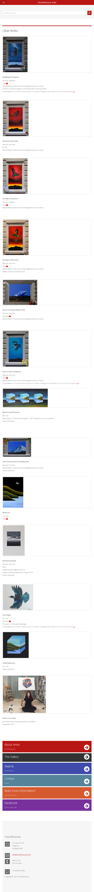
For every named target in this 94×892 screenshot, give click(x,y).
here (74, 91)
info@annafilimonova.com (21, 854)
